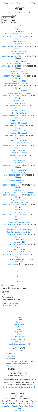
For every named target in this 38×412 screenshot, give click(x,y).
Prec (21, 267)
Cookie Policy (19, 411)
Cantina (19, 322)
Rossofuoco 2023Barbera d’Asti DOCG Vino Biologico (19, 82)
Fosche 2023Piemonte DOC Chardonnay (19, 221)
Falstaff (9, 125)
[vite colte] (12, 3)
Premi (19, 329)
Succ (21, 281)
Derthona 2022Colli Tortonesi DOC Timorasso (19, 250)
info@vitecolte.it (13, 303)
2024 (19, 36)
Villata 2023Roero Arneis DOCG (19, 241)
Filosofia (19, 320)
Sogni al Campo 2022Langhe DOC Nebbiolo (19, 72)
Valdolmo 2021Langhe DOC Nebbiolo (19, 132)
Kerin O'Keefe (9, 96)
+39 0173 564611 (11, 306)
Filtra (19, 26)
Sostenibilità (19, 324)
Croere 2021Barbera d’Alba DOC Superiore (19, 102)
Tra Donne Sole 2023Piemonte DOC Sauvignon (19, 171)
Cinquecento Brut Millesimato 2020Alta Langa (19, 181)
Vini (19, 327)
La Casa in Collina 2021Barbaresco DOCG (19, 52)
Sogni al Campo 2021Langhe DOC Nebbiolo (19, 122)
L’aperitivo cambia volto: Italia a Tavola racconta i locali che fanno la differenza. (20, 363)
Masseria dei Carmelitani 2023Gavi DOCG (19, 231)
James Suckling (9, 36)
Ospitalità (19, 332)
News (19, 334)
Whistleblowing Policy (19, 339)
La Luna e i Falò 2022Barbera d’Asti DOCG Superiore (19, 62)
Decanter (9, 264)
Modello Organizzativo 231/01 (19, 344)
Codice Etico (19, 342)
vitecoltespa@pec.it (9, 406)
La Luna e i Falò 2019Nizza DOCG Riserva (19, 112)
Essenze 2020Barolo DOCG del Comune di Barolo (19, 32)
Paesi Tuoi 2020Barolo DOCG (19, 42)
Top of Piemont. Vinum (14, 350)
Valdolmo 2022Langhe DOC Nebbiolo (19, 151)
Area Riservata (19, 337)
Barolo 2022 (10, 356)
